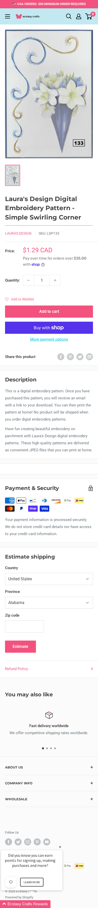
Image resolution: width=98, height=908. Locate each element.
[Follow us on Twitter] (18, 841)
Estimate (20, 646)
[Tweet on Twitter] (79, 356)
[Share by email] (89, 356)
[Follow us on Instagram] (27, 841)
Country (11, 568)
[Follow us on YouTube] (46, 841)
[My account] (78, 16)
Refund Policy (16, 669)
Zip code (12, 615)
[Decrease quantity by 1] (28, 280)
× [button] (60, 846)
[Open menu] (7, 16)
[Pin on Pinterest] (70, 356)
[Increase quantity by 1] (55, 280)
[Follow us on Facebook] (8, 841)
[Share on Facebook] (60, 356)
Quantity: (12, 280)
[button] (19, 299)
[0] (89, 16)
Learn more (32, 882)
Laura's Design (18, 233)
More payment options (49, 339)
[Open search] (69, 16)
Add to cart (49, 311)
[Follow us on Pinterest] (37, 841)
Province (12, 591)
